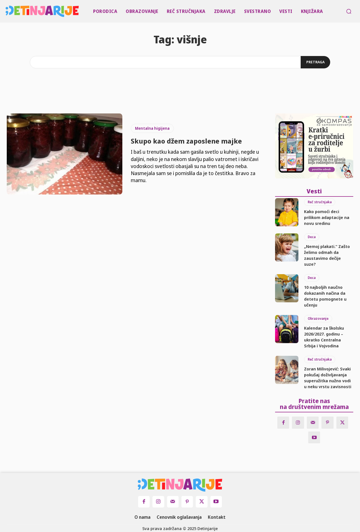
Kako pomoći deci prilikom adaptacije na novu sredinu (326, 217)
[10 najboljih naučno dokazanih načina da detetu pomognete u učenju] (286, 288)
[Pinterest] (327, 423)
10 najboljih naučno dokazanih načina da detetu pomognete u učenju (325, 296)
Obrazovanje (318, 318)
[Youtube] (314, 438)
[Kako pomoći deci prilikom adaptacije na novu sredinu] (286, 212)
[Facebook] (283, 423)
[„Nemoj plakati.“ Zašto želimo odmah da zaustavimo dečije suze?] (286, 247)
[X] (342, 423)
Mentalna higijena (152, 128)
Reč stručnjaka (320, 202)
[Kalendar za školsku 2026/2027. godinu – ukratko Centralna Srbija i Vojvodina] (286, 329)
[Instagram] (298, 423)
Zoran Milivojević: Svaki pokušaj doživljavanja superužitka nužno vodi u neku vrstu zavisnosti (327, 377)
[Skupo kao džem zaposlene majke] (64, 154)
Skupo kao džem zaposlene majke (186, 141)
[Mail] (313, 423)
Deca (312, 236)
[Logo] (7, 11)
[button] (348, 11)
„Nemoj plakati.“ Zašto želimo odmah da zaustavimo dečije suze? (327, 255)
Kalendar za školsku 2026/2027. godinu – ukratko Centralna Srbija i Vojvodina (324, 336)
